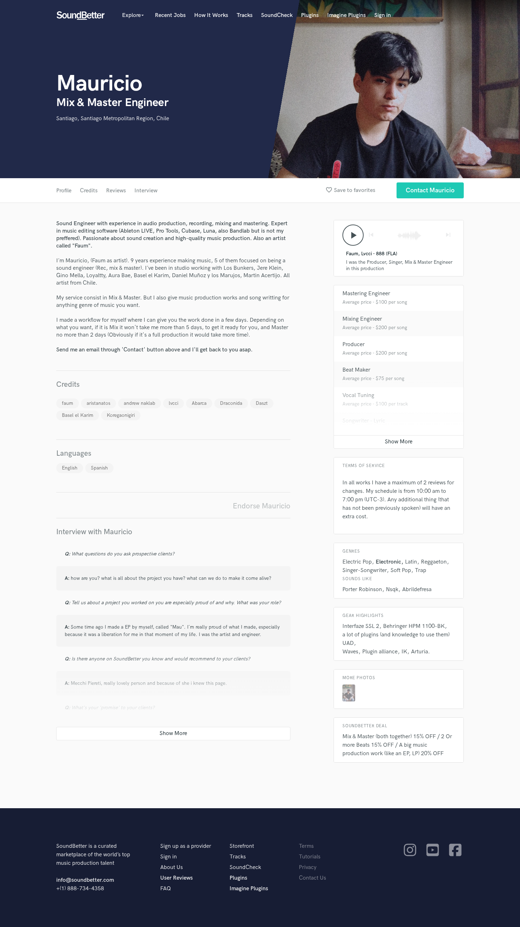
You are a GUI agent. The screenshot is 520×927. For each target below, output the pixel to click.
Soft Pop (401, 570)
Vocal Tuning (358, 395)
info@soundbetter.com (85, 880)
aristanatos (98, 403)
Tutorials (309, 856)
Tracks (245, 15)
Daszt (262, 403)
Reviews (116, 190)
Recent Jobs (170, 15)
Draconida (231, 403)
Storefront (242, 846)
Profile (63, 190)
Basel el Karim (77, 415)
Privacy (308, 867)
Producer (353, 344)
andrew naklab (139, 403)
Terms (306, 846)
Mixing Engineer (362, 319)
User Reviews (176, 878)
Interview (145, 190)
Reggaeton (434, 562)
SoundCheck (277, 15)
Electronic (388, 562)
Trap (420, 570)
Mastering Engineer (366, 293)
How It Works (211, 15)
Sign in (382, 15)
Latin (411, 562)
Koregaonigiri (121, 415)
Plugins (310, 15)
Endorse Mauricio (261, 506)
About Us (171, 867)
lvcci (173, 403)
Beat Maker (356, 370)
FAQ (165, 888)
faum (67, 403)
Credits (89, 190)
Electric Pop (357, 562)
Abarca (199, 403)
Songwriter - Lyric (363, 421)
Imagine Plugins (346, 15)
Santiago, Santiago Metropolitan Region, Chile (112, 118)
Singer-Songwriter (364, 570)
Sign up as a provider (185, 846)
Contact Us (312, 878)
